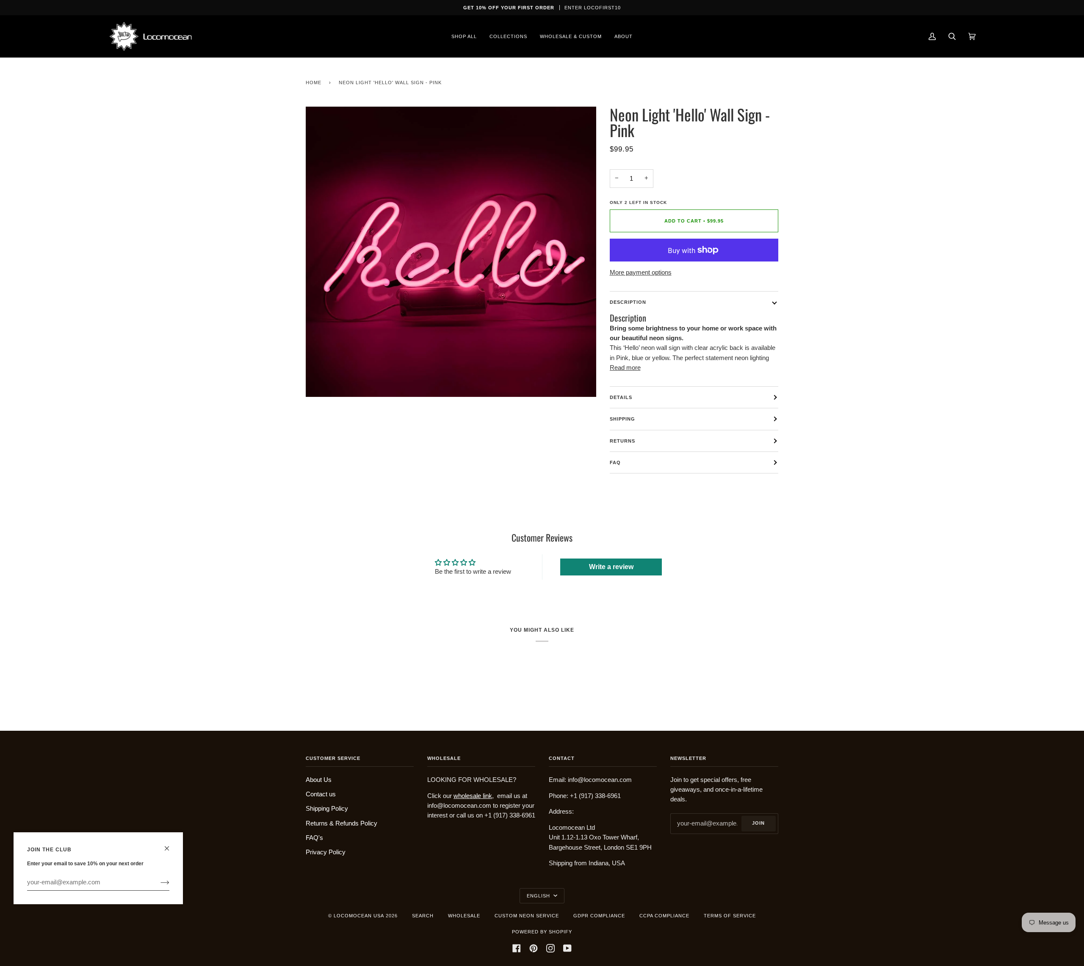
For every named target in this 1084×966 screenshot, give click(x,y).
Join (758, 823)
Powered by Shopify (542, 931)
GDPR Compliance (599, 915)
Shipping (622, 418)
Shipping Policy (327, 808)
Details (621, 397)
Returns (622, 440)
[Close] (170, 844)
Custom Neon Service (527, 915)
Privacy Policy (326, 852)
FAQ (615, 462)
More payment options (641, 272)
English (539, 895)
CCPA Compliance (664, 915)
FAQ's (314, 837)
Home (313, 82)
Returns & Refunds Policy (341, 823)
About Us (319, 779)
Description (628, 302)
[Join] (158, 882)
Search (423, 915)
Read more (625, 367)
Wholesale (464, 915)
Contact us (321, 794)
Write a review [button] (611, 566)
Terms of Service (730, 915)
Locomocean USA (359, 915)
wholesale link (473, 796)
